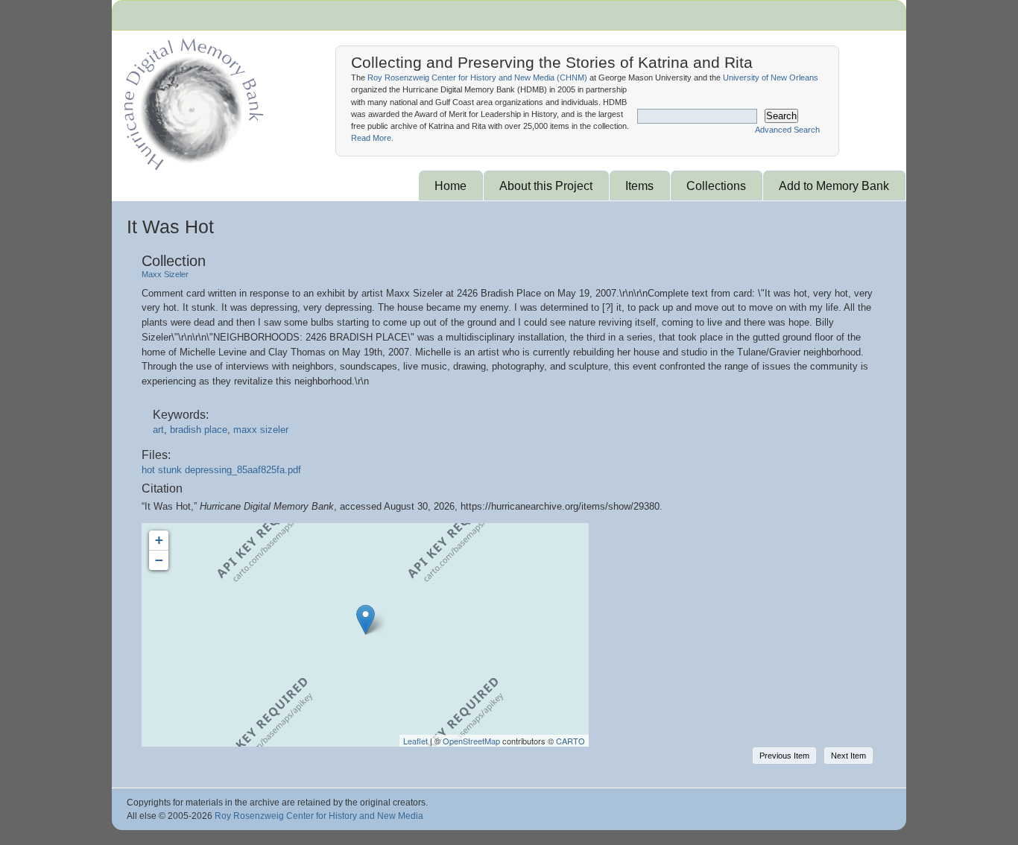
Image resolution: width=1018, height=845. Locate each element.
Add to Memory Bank (834, 185)
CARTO (570, 741)
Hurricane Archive (191, 101)
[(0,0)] (365, 619)
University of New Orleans (770, 77)
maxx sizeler (260, 429)
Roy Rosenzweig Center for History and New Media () (477, 77)
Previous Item (784, 755)
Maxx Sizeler (165, 274)
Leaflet (415, 741)
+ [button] (159, 540)
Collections (716, 185)
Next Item (848, 755)
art (158, 429)
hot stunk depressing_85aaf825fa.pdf (221, 469)
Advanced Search (787, 129)
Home (450, 185)
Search (781, 115)
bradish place (198, 429)
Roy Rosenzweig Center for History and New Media (319, 816)
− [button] (159, 560)
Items (639, 185)
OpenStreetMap (471, 741)
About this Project (545, 185)
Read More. (372, 137)
